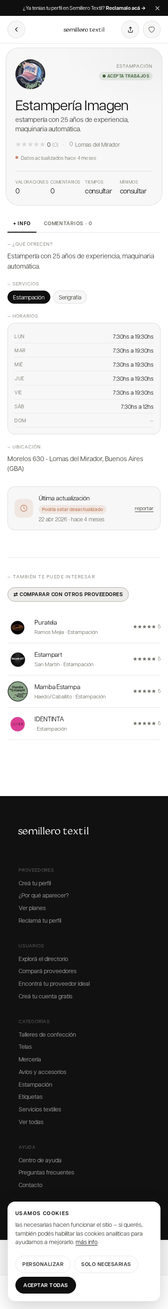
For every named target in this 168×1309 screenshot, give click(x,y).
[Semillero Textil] (84, 29)
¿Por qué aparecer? (44, 895)
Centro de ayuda (40, 1160)
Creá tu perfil (35, 883)
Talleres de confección (47, 1034)
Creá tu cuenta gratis (45, 996)
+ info (22, 223)
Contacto (30, 1184)
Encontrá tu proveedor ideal (54, 983)
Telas (25, 1046)
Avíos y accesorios (42, 1071)
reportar (144, 508)
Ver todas (31, 1121)
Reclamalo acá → (126, 8)
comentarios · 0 (68, 223)
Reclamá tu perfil (40, 920)
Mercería (30, 1059)
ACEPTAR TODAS (45, 1284)
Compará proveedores (48, 971)
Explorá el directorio (43, 958)
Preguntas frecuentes (46, 1172)
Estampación (35, 1084)
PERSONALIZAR (42, 1263)
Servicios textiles (40, 1109)
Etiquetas (30, 1096)
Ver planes (32, 907)
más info (87, 1241)
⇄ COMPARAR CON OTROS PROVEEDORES (68, 594)
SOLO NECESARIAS (106, 1263)
